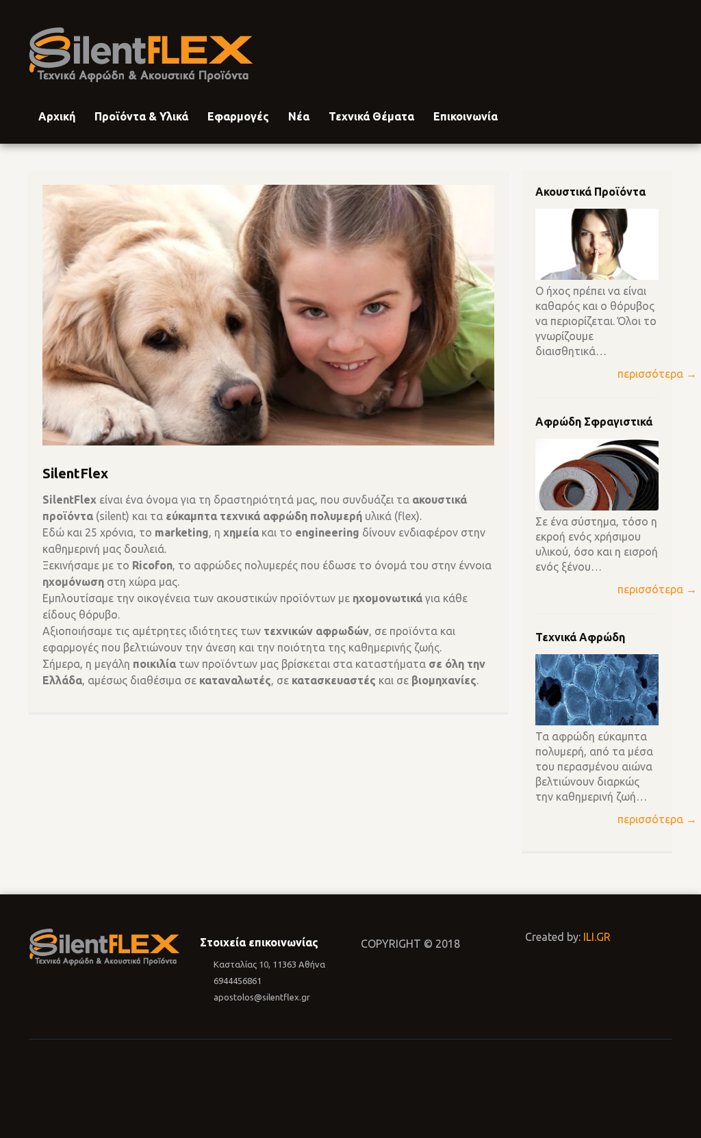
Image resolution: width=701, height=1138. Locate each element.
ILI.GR (597, 937)
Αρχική (56, 116)
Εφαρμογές (238, 116)
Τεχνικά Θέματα (371, 116)
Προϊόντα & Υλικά (141, 116)
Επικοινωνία (465, 116)
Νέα (298, 116)
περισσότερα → (657, 373)
